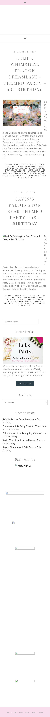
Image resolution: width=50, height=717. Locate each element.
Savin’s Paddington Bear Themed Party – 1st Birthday (25, 211)
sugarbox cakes (25, 305)
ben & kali (30, 168)
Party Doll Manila (25, 23)
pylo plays (35, 174)
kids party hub (19, 172)
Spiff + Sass (37, 712)
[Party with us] (25, 474)
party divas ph (25, 301)
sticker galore (14, 176)
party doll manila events (16, 174)
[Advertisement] (25, 600)
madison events (36, 172)
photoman (24, 303)
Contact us (25, 384)
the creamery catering (35, 176)
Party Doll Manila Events (25, 166)
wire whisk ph (25, 178)
